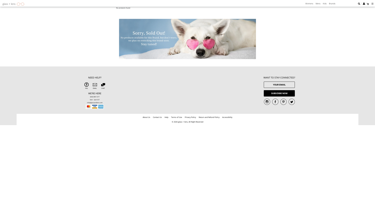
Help (166, 117)
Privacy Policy (190, 117)
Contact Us (157, 117)
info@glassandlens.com (95, 103)
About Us (146, 117)
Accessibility (227, 117)
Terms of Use (176, 117)
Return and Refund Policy (209, 117)
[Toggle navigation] (372, 4)
